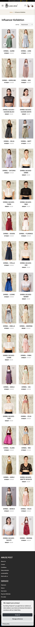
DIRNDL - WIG (26, 80)
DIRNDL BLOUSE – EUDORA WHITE (26, 110)
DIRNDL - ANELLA (9, 326)
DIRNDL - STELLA (9, 263)
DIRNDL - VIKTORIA (9, 170)
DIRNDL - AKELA (8, 387)
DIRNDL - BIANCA (9, 509)
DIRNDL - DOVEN (9, 233)
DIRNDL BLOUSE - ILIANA (9, 356)
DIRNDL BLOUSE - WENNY (26, 295)
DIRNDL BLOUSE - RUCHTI (9, 539)
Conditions (3, 567)
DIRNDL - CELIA (26, 416)
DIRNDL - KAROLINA (9, 80)
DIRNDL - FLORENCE (26, 233)
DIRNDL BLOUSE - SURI (9, 417)
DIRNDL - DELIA (9, 141)
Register (25, 5)
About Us (3, 561)
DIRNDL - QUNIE (9, 51)
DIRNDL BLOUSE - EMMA (26, 171)
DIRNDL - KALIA (26, 509)
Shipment (3, 585)
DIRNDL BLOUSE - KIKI (26, 264)
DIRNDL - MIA (26, 448)
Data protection (5, 570)
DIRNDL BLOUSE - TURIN (9, 203)
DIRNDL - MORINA (26, 538)
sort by (17, 24)
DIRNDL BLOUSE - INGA (26, 203)
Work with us (4, 576)
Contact (3, 564)
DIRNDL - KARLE (8, 477)
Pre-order (3, 597)
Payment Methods (5, 594)
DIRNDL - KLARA (9, 448)
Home (11, 12)
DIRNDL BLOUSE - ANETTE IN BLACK (26, 478)
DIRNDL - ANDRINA (26, 326)
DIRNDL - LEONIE (9, 294)
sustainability (4, 573)
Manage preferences (17, 619)
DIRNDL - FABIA (26, 355)
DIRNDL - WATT (26, 141)
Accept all (17, 615)
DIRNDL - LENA (26, 51)
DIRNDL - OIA (26, 387)
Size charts (4, 591)
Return (3, 588)
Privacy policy (6, 624)
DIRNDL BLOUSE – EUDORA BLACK (9, 110)
